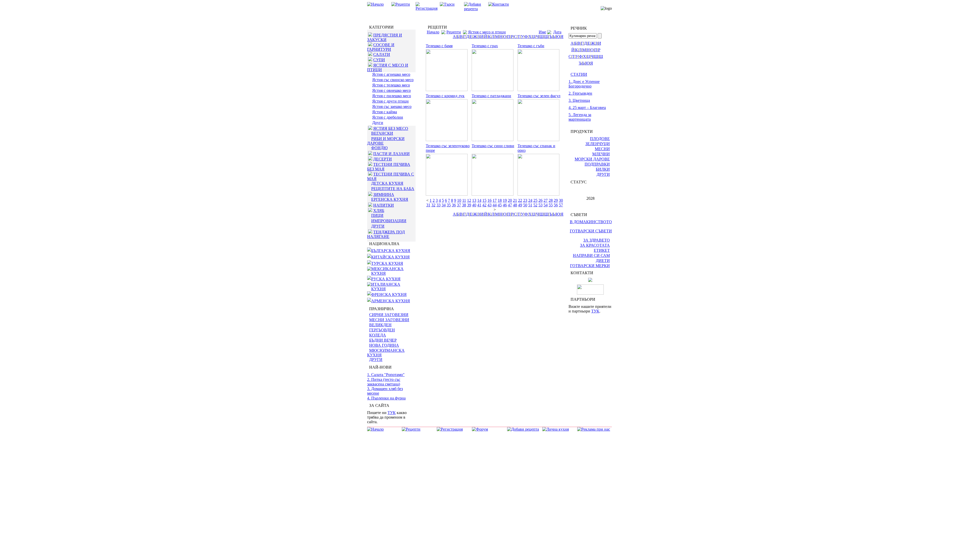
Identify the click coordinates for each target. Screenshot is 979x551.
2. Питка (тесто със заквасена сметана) (383, 381)
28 (551, 200)
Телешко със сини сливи (493, 146)
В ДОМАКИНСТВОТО (591, 222)
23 (525, 200)
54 (546, 205)
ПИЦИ (377, 215)
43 (489, 205)
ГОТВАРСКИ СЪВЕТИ (591, 231)
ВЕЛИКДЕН (380, 325)
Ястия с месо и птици (487, 32)
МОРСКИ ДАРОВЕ (592, 159)
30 (561, 200)
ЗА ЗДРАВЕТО (596, 240)
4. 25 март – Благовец (587, 107)
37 (459, 205)
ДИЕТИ (603, 260)
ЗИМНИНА (383, 194)
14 (479, 200)
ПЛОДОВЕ (600, 138)
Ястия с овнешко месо (391, 90)
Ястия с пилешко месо (391, 96)
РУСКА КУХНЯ (386, 279)
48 (515, 205)
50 (525, 205)
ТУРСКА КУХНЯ (387, 263)
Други (377, 122)
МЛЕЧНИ (601, 154)
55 (551, 205)
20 (510, 200)
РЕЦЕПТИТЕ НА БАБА (392, 188)
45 (500, 205)
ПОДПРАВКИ (597, 164)
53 (540, 205)
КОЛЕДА (377, 335)
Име (542, 32)
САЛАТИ (381, 54)
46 (505, 205)
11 (464, 200)
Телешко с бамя (439, 46)
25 (535, 200)
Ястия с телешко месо (391, 85)
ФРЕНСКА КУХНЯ (389, 294)
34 (444, 205)
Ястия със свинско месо (393, 80)
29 (556, 200)
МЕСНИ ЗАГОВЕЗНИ (389, 320)
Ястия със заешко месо (391, 106)
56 (556, 205)
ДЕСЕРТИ (382, 159)
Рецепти (453, 32)
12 (469, 200)
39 (469, 205)
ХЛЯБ (378, 210)
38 (464, 205)
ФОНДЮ (379, 148)
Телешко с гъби (531, 46)
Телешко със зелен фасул (539, 96)
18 (500, 200)
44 (495, 205)
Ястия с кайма (384, 112)
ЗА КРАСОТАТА (595, 245)
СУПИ (379, 60)
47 (510, 205)
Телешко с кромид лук (445, 96)
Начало (433, 32)
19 (505, 200)
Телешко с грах (485, 46)
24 (530, 200)
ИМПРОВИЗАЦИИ (388, 221)
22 (520, 200)
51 (530, 205)
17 (495, 200)
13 (474, 200)
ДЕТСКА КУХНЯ (387, 183)
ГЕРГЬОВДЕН (382, 330)
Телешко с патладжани (491, 96)
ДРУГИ (377, 226)
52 (535, 205)
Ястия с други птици (390, 101)
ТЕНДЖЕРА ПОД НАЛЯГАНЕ (386, 234)
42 (484, 205)
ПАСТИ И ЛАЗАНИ (391, 154)
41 (479, 205)
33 (438, 205)
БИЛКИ (603, 169)
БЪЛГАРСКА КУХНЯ (390, 250)
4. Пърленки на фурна (386, 398)
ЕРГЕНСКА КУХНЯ (389, 199)
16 (489, 200)
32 (433, 205)
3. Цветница (579, 100)
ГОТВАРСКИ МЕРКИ (590, 266)
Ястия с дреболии (387, 117)
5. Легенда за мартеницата (580, 116)
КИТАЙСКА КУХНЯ (390, 257)
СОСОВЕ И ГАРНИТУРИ (380, 47)
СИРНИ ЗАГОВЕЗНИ (388, 314)
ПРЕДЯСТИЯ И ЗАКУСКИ (384, 37)
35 (449, 205)
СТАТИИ (579, 74)
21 (515, 200)
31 (428, 205)
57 (561, 205)
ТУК (392, 412)
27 (546, 200)
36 (454, 205)
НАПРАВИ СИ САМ (591, 255)
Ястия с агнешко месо (391, 74)
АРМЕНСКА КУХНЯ (390, 301)
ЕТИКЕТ (602, 250)
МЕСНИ (602, 149)
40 (474, 205)
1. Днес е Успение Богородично (584, 83)
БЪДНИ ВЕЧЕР (383, 340)
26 (540, 200)
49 (520, 205)
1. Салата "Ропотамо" (386, 374)
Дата (557, 32)
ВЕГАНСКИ (382, 133)
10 (459, 200)
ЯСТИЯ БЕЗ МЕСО (390, 128)
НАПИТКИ (383, 205)
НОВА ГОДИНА (384, 345)
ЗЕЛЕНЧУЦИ (597, 144)
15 (484, 200)
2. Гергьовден (580, 93)
